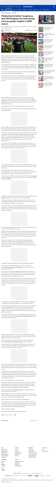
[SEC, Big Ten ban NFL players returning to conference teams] (41, 41)
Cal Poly (27, 66)
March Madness (4, 455)
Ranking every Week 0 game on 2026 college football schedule (48, 52)
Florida (14, 385)
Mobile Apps (3, 457)
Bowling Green (4, 197)
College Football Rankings (6, 12)
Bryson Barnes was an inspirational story (13, 341)
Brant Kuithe (25, 345)
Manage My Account (19, 461)
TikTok (2, 462)
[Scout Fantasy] (42, 475)
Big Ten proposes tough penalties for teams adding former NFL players (49, 59)
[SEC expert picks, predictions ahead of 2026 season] (41, 35)
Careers (16, 451)
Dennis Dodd (7, 29)
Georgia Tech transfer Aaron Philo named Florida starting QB (48, 84)
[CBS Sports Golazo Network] (36, 473)
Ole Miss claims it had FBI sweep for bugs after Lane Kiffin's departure (49, 71)
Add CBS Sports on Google (31, 30)
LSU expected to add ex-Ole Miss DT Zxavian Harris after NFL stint (49, 65)
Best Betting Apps (5, 454)
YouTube (3, 461)
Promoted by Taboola (33, 420)
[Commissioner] (31, 475)
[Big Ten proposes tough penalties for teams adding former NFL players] (41, 60)
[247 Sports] (8, 475)
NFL (32, 64)
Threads (2, 468)
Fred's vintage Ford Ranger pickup (22, 316)
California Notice (32, 456)
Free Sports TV (4, 452)
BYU (19, 67)
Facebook (3, 465)
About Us (17, 449)
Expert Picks (14, 12)
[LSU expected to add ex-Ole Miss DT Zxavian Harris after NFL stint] (41, 66)
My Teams (17, 464)
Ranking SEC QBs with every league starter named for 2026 (48, 46)
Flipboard (3, 470)
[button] (2, 6)
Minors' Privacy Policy (33, 452)
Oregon (17, 271)
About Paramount (18, 452)
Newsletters (17, 462)
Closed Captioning (32, 454)
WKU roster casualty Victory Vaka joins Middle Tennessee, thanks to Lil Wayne (49, 78)
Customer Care (45, 451)
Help (43, 449)
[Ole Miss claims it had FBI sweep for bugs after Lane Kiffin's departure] (41, 72)
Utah (27, 56)
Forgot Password (18, 465)
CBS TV (16, 455)
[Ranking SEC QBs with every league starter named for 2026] (41, 47)
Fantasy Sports (4, 451)
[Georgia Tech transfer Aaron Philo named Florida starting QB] (41, 85)
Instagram (3, 464)
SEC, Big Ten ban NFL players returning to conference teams (48, 40)
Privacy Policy (31, 451)
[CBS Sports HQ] (26, 473)
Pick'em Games (4, 449)
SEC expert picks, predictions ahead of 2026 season (49, 34)
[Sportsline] (17, 475)
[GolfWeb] (48, 475)
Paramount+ (17, 454)
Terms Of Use (31, 449)
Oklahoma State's (18, 389)
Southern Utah (19, 241)
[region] (46, 19)
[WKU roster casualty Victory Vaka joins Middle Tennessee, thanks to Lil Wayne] (41, 78)
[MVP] (36, 475)
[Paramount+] (24, 475)
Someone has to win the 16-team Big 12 (12, 267)
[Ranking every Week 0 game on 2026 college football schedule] (41, 53)
